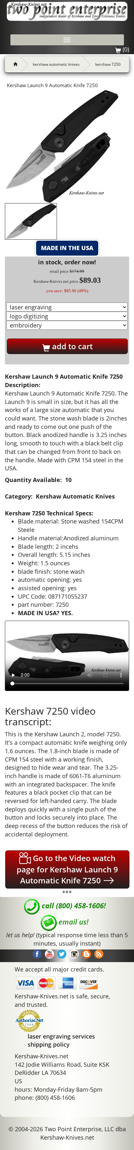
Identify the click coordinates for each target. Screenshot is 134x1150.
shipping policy (49, 1044)
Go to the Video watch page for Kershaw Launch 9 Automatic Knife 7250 (67, 869)
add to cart (71, 346)
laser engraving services (61, 1036)
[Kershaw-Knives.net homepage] (13, 64)
